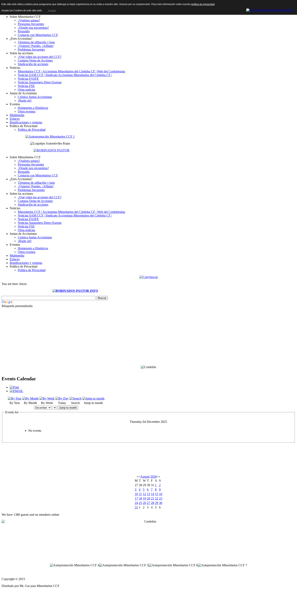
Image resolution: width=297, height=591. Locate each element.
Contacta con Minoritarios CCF (38, 35)
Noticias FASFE (28, 78)
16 (160, 494)
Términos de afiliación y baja (36, 42)
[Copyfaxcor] (148, 276)
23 (160, 498)
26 (144, 503)
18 (140, 498)
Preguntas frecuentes (31, 24)
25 (140, 503)
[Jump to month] (93, 398)
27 (148, 503)
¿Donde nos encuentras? (33, 27)
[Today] (62, 398)
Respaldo (24, 31)
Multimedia (17, 115)
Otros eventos (26, 111)
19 (144, 498)
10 (136, 494)
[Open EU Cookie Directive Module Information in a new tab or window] (270, 9)
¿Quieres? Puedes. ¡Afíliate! (36, 46)
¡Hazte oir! (25, 100)
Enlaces (15, 118)
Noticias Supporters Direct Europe (40, 82)
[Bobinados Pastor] (52, 150)
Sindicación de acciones (33, 64)
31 (136, 507)
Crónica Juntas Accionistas (35, 97)
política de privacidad (203, 4)
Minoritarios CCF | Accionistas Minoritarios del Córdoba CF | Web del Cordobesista (71, 71)
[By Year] (14, 398)
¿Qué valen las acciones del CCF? (39, 56)
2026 (153, 476)
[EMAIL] (16, 391)
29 (156, 503)
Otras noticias (26, 89)
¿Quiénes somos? (29, 20)
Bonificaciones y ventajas (26, 122)
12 (144, 494)
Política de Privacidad (31, 129)
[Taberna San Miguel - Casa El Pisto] (50, 136)
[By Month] (30, 398)
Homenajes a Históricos (33, 107)
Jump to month (68, 407)
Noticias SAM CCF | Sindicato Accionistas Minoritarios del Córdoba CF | (65, 75)
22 (156, 498)
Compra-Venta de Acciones (35, 60)
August (145, 476)
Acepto (52, 10)
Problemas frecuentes (31, 49)
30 (160, 503)
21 (152, 498)
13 (148, 494)
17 (136, 498)
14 (152, 494)
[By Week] (47, 398)
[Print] (14, 387)
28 (152, 503)
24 (136, 503)
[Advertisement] (75, 342)
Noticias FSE (26, 86)
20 (148, 498)
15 (156, 494)
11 (140, 494)
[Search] (75, 398)
